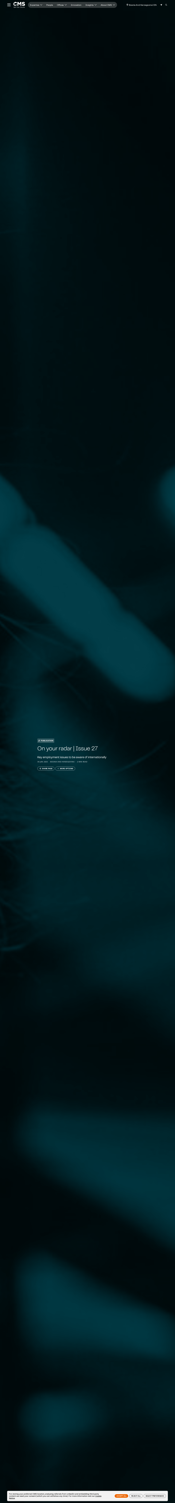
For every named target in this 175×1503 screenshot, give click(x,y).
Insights (89, 5)
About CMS (106, 5)
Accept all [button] (121, 1496)
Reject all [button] (135, 1496)
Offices (60, 5)
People (49, 5)
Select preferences (155, 1496)
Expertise (35, 5)
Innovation (76, 5)
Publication (47, 740)
